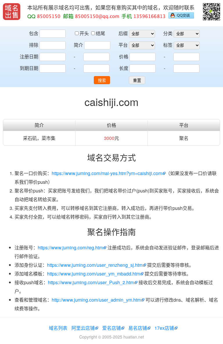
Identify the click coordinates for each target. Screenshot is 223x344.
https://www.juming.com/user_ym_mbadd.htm (93, 273)
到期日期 (29, 68)
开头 (85, 33)
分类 (167, 33)
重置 (137, 80)
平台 (123, 45)
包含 (33, 33)
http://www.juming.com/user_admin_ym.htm (96, 299)
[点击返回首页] (11, 11)
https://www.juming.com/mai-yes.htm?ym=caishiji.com (107, 173)
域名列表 (58, 328)
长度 (123, 68)
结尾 (100, 33)
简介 (78, 45)
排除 (33, 45)
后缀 (123, 33)
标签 (167, 45)
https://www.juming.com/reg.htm (70, 247)
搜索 (102, 80)
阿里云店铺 (83, 328)
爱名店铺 (111, 328)
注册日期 (29, 56)
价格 (123, 56)
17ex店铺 (164, 328)
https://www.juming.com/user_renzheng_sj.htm (95, 265)
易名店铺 (137, 328)
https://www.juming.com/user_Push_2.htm (91, 282)
